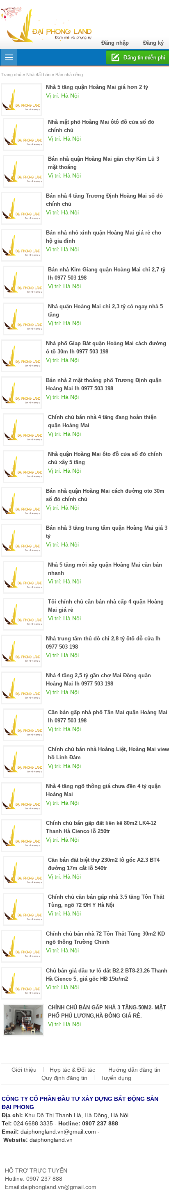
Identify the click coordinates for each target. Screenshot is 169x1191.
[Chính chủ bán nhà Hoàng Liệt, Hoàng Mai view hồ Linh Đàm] (23, 761)
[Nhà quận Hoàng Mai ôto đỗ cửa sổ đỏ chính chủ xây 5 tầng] (23, 466)
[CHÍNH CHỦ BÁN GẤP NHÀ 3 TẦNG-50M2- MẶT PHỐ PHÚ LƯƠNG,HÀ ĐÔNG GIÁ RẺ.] (23, 1019)
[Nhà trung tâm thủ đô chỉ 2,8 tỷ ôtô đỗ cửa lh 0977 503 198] (21, 650)
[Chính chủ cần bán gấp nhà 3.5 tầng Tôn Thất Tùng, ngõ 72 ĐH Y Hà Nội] (23, 909)
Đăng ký (153, 43)
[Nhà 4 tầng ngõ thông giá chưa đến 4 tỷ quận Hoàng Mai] (21, 798)
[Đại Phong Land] (46, 23)
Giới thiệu (24, 1069)
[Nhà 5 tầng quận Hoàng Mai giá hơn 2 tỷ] (21, 99)
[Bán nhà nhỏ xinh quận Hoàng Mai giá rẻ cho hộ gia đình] (21, 244)
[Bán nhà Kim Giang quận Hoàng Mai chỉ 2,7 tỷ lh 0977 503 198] (23, 281)
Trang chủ (12, 74)
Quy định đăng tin (64, 1078)
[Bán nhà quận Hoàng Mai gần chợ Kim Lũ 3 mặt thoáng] (23, 171)
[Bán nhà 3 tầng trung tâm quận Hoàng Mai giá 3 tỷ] (21, 540)
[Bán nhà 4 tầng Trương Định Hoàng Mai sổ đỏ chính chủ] (21, 208)
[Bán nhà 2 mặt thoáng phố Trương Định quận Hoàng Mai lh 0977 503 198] (21, 392)
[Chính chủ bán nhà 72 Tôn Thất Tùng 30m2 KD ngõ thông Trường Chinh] (21, 946)
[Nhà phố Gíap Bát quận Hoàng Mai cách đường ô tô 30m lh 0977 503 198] (21, 355)
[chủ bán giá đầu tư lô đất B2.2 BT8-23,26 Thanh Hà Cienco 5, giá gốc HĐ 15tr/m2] (21, 982)
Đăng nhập (115, 43)
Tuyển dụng (115, 1078)
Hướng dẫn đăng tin (134, 1069)
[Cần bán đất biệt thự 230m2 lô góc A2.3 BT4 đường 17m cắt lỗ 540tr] (23, 872)
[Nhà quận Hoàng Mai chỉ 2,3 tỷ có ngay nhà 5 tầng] (23, 318)
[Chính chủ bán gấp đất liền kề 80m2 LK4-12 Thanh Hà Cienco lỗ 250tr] (21, 835)
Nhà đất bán (38, 74)
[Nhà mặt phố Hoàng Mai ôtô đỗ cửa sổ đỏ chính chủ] (23, 134)
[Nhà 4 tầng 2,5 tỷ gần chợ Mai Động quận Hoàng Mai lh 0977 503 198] (21, 687)
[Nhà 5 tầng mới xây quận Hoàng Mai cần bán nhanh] (23, 577)
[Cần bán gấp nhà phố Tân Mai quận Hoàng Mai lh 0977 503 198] (23, 724)
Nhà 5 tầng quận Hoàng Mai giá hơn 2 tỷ (97, 87)
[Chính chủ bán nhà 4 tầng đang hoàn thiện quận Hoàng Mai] (23, 429)
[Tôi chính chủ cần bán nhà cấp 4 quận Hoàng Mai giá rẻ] (23, 613)
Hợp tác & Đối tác (72, 1069)
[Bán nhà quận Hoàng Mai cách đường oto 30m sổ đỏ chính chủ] (21, 503)
